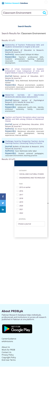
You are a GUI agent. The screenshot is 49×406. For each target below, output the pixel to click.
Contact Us (6, 352)
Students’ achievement (15, 59)
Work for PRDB (8, 349)
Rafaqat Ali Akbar (32, 54)
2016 (21, 191)
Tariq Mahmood (21, 80)
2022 (21, 213)
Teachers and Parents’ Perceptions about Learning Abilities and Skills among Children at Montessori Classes (24, 119)
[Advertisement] (24, 262)
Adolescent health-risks (27, 107)
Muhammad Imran (36, 129)
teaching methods (36, 59)
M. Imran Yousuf (21, 129)
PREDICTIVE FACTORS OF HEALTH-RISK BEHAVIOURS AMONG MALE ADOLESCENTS (24, 96)
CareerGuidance (9, 338)
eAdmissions (7, 341)
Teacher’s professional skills (31, 57)
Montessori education (26, 131)
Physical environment (26, 85)
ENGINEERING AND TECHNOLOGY (32, 178)
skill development (26, 133)
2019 (21, 202)
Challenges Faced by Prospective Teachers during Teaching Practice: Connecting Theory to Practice (24, 142)
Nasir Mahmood (21, 151)
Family (29, 109)
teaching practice (30, 155)
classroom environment (16, 61)
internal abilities (21, 135)
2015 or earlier (25, 187)
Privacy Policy (8, 354)
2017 (21, 195)
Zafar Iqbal (32, 151)
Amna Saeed (20, 54)
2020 (21, 206)
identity (41, 107)
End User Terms (9, 360)
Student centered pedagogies (31, 153)
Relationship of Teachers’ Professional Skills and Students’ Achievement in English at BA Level (24, 46)
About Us (6, 347)
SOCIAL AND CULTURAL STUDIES (31, 174)
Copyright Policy (9, 357)
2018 (21, 198)
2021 (21, 209)
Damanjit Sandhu (21, 105)
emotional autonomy (14, 109)
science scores (19, 89)
